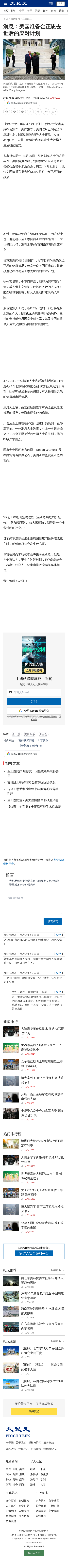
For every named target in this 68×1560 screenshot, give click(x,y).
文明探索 (24, 1500)
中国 (21, 10)
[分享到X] (22, 112)
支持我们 (34, 1411)
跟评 (58, 935)
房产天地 (41, 1500)
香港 (61, 10)
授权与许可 (34, 1442)
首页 (6, 10)
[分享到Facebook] (6, 112)
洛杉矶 (34, 1474)
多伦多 (44, 1474)
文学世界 (24, 1505)
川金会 (43, 734)
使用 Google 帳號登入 (36, 711)
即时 (14, 10)
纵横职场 (41, 1510)
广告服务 (36, 1449)
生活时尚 (54, 1505)
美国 (29, 10)
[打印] (38, 112)
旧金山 (44, 1469)
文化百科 (11, 1500)
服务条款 (48, 1442)
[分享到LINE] (14, 112)
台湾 (53, 10)
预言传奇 (24, 1516)
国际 (37, 10)
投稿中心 (23, 1449)
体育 (8, 1484)
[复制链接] (30, 111)
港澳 (22, 1474)
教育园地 (11, 1516)
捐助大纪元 (50, 1449)
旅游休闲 (41, 1516)
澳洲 (32, 1484)
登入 (61, 3)
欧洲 (43, 1479)
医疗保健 (41, 1505)
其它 (43, 1484)
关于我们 (21, 1442)
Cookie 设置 (34, 1553)
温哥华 (34, 1479)
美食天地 (54, 1510)
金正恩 (16, 734)
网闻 (22, 1484)
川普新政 (43, 740)
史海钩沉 (11, 1510)
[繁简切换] (54, 112)
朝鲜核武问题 (26, 740)
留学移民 (54, 1500)
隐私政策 (11, 1449)
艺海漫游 (11, 1521)
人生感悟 (11, 1505)
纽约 (32, 1469)
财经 (15, 1479)
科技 (8, 1479)
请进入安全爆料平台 (34, 1253)
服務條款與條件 (50, 717)
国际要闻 (15, 18)
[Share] (23, 1037)
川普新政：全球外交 (30, 745)
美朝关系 (29, 734)
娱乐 (22, 1479)
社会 (15, 1484)
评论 (45, 10)
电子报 (10, 1442)
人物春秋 (24, 1510)
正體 (51, 3)
